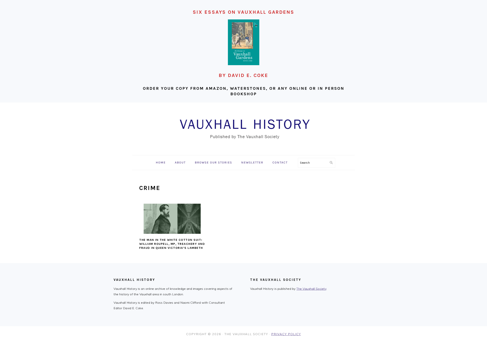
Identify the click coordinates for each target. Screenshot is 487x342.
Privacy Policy (286, 334)
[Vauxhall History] (243, 152)
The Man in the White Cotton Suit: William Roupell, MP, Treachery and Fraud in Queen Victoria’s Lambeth (172, 244)
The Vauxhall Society (311, 289)
